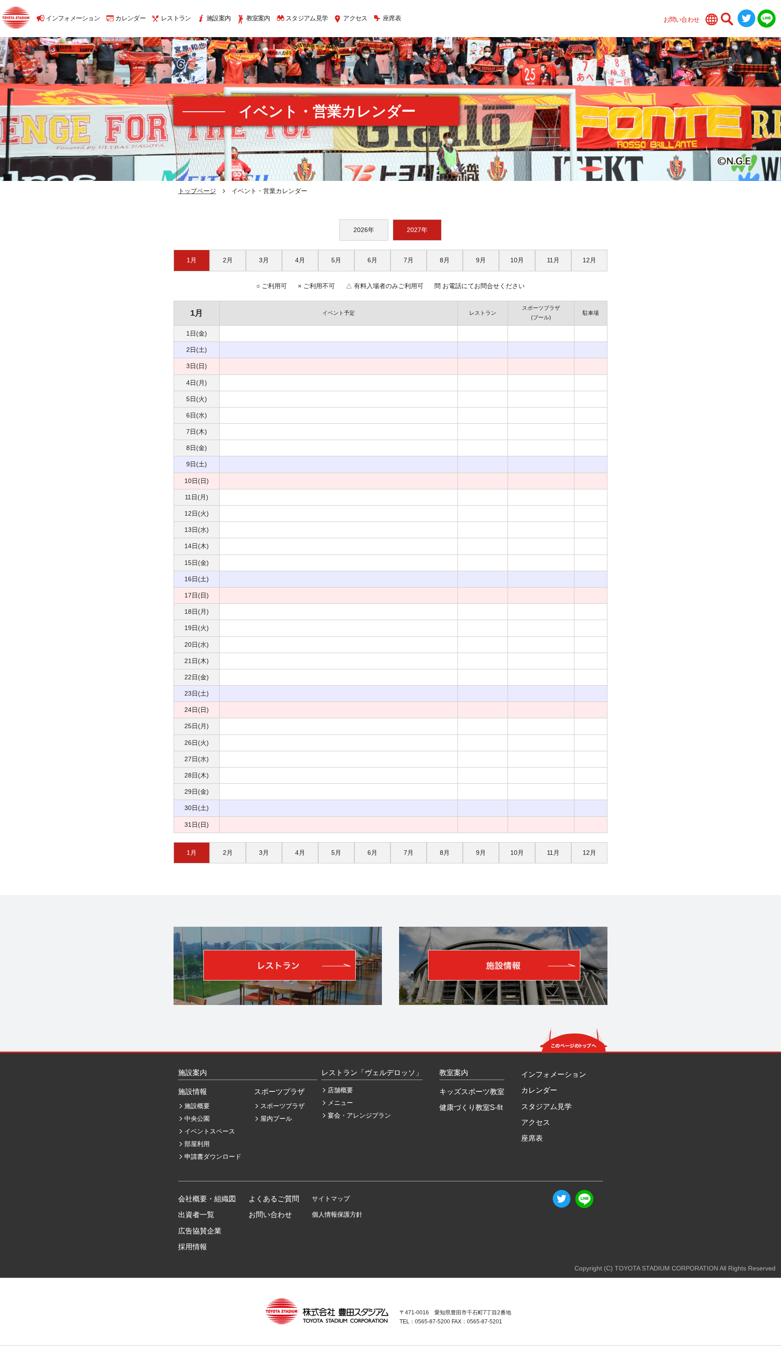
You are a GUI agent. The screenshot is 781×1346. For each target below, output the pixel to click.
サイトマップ (331, 1198)
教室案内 (258, 18)
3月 (264, 260)
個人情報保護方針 (337, 1214)
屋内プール (276, 1118)
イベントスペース (209, 1131)
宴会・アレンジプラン (359, 1115)
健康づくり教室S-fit (471, 1107)
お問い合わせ (681, 19)
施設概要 (197, 1105)
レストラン (176, 18)
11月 (553, 260)
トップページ (197, 190)
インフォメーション (73, 18)
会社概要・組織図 (207, 1199)
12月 (589, 260)
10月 (517, 260)
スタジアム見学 (307, 18)
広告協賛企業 (199, 1231)
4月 (300, 260)
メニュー (340, 1102)
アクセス (355, 18)
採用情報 (192, 1247)
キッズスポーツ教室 (471, 1091)
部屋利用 (197, 1143)
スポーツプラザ (282, 1105)
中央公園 (197, 1118)
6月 (372, 260)
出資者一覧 (196, 1214)
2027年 (417, 229)
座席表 (392, 18)
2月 (228, 260)
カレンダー (130, 18)
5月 (336, 260)
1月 (192, 260)
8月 (445, 260)
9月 (481, 260)
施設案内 (219, 18)
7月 (409, 260)
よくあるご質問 (274, 1199)
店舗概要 (340, 1090)
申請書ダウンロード (212, 1156)
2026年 (363, 229)
